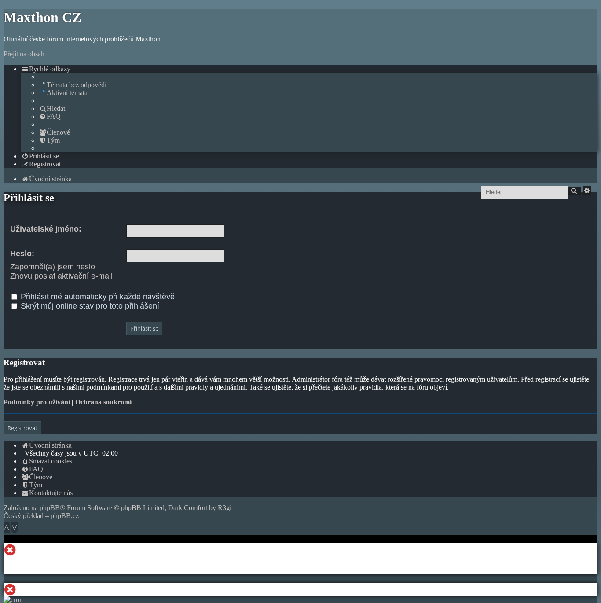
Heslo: (22, 253)
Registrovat (22, 428)
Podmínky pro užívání (37, 402)
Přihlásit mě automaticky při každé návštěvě (96, 296)
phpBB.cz (65, 515)
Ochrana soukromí (103, 402)
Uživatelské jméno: (45, 228)
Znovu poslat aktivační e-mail (61, 276)
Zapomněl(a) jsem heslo (52, 266)
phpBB (50, 507)
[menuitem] (72, 84)
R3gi (224, 507)
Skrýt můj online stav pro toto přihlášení (88, 306)
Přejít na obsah (24, 54)
